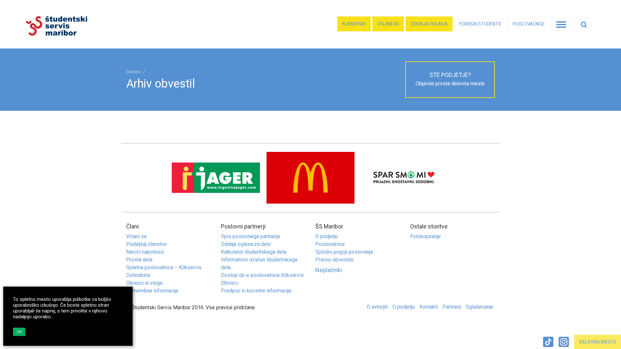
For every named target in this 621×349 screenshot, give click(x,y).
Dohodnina (138, 275)
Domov (133, 71)
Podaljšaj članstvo (146, 244)
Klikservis (354, 23)
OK (19, 332)
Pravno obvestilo (334, 260)
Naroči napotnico (145, 252)
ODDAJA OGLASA (429, 23)
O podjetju (326, 236)
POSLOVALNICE (529, 23)
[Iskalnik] (585, 24)
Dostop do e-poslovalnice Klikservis (262, 275)
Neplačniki (328, 270)
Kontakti (428, 307)
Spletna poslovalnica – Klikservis (164, 267)
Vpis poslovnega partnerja (250, 236)
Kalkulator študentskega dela (253, 252)
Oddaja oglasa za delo (246, 244)
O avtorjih (377, 307)
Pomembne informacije (152, 291)
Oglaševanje (479, 307)
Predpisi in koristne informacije (256, 291)
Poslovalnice (330, 244)
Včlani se (388, 23)
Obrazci (229, 283)
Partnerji (451, 307)
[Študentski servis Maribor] (88, 26)
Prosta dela (139, 260)
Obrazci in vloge (144, 283)
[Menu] (561, 24)
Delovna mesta (597, 341)
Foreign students (480, 23)
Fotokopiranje (425, 236)
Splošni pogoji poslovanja (344, 252)
